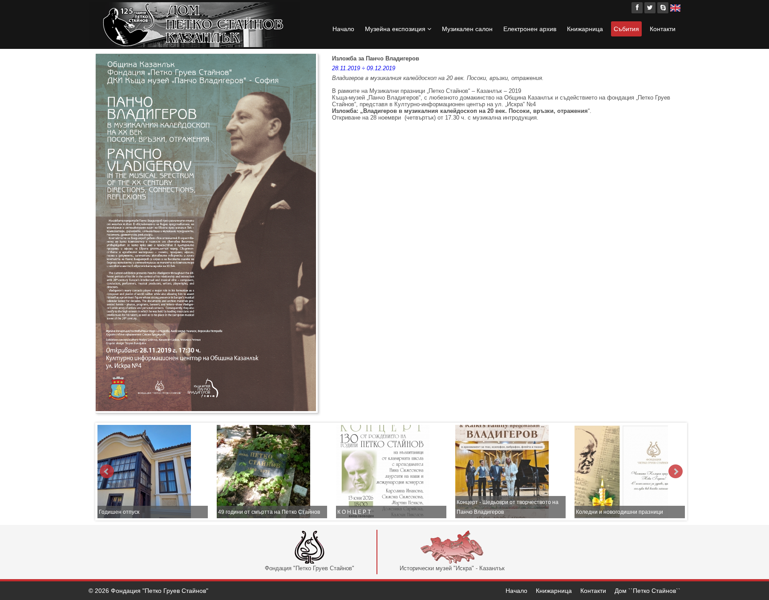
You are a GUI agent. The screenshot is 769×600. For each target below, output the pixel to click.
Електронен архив (529, 28)
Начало (343, 28)
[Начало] (194, 24)
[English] (675, 7)
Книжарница (585, 28)
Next (675, 471)
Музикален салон (467, 28)
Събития (626, 28)
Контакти (663, 28)
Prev (107, 471)
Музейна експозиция (396, 28)
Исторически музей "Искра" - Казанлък (452, 568)
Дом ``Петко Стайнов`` (647, 590)
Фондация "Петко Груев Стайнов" (309, 568)
